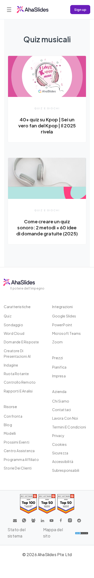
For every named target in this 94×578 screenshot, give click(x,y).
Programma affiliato (21, 459)
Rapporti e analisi (18, 391)
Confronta (13, 416)
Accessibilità (62, 461)
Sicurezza (60, 453)
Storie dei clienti (18, 468)
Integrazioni (62, 306)
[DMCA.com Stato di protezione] (81, 533)
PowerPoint (62, 324)
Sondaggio (13, 324)
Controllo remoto (20, 382)
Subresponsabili (65, 470)
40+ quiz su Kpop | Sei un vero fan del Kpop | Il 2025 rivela (47, 125)
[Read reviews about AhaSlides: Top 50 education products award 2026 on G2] (47, 504)
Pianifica (59, 367)
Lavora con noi (65, 418)
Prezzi (57, 357)
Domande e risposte (21, 342)
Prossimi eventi (16, 442)
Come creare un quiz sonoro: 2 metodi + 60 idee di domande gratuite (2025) (47, 227)
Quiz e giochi (47, 108)
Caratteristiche (17, 306)
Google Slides (64, 316)
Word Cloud (14, 333)
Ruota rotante (16, 373)
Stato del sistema (17, 533)
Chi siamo (60, 401)
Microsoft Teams (66, 333)
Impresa (59, 376)
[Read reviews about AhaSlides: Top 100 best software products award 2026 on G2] (28, 504)
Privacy (58, 435)
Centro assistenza (19, 450)
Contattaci (61, 409)
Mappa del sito (53, 533)
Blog (8, 424)
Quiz (8, 316)
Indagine (11, 365)
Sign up (80, 9)
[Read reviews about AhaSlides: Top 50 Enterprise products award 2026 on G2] (65, 504)
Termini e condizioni (69, 427)
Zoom (57, 342)
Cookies (59, 444)
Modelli (10, 433)
